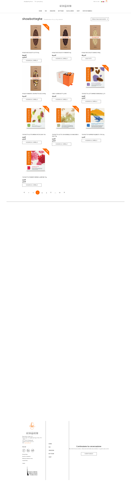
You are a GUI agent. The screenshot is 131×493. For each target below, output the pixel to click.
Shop (50, 457)
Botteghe (51, 454)
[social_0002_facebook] (23, 450)
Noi (49, 447)
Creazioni (51, 450)
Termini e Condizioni (26, 456)
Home (50, 444)
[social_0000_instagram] (32, 450)
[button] (47, 11)
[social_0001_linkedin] (28, 450)
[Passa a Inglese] (104, 1)
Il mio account (96, 1)
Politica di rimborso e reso (27, 458)
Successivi (64, 192)
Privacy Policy (25, 454)
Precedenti (24, 192)
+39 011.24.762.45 (27, 442)
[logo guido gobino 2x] (65, 6)
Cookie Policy (25, 460)
